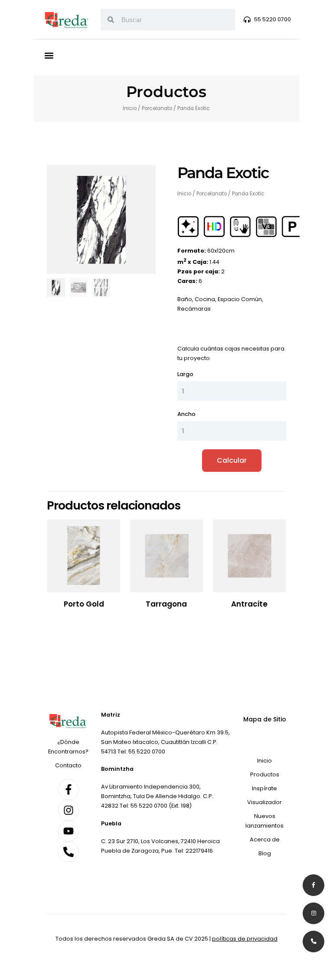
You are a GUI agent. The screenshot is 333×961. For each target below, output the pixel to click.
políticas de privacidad (245, 938)
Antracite (249, 604)
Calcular (232, 460)
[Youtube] (68, 831)
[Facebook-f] (68, 789)
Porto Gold (84, 604)
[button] (49, 55)
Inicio (130, 108)
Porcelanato (157, 108)
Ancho (186, 414)
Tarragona (166, 604)
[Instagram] (68, 810)
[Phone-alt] (68, 851)
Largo (185, 374)
